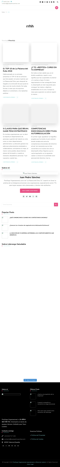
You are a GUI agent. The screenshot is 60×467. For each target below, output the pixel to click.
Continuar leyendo (9, 97)
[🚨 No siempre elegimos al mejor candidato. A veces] (45, 319)
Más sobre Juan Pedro (30, 190)
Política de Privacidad (38, 435)
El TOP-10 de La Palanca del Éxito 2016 (15, 69)
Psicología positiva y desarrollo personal (13, 65)
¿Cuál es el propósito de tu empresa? (46, 395)
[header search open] (57, 2)
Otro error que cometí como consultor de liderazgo (46, 411)
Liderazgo (34, 126)
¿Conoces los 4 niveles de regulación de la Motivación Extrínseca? (29, 225)
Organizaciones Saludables (39, 64)
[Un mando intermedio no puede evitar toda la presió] (45, 265)
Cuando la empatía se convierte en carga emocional (46, 403)
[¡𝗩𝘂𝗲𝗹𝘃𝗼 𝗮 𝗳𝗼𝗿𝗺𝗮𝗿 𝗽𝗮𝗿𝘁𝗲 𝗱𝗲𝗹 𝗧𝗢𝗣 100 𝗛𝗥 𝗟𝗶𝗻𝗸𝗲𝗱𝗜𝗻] (15, 282)
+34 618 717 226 (10, 436)
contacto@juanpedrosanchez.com (14, 439)
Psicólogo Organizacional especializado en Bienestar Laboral (29, 462)
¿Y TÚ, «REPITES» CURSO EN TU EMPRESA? (44, 68)
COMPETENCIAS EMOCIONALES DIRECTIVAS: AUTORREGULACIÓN (44, 131)
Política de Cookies (37, 439)
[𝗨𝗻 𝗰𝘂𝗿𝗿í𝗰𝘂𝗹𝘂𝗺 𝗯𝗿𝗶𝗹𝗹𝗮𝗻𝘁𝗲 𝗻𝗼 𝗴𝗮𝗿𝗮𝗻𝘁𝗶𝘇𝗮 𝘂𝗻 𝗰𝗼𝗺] (15, 343)
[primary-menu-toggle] (56, 7)
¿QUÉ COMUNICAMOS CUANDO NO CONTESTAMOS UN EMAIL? (29, 217)
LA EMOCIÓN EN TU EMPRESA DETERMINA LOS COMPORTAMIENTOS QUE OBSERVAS (32, 234)
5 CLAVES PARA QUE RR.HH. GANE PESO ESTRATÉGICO (16, 129)
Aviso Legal (30, 464)
